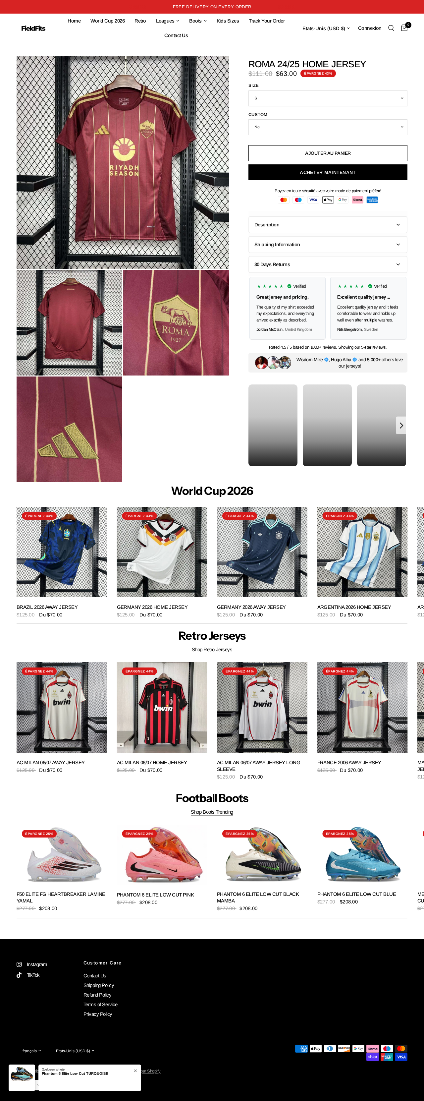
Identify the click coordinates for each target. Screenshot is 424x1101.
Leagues (165, 21)
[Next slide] (399, 308)
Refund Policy (97, 995)
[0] (402, 28)
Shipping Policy (98, 985)
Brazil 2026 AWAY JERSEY (47, 606)
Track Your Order (267, 21)
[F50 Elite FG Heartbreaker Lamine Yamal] (62, 854)
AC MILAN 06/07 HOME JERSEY (152, 762)
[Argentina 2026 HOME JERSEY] (362, 552)
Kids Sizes (228, 21)
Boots (195, 21)
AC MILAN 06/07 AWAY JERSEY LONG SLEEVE (258, 765)
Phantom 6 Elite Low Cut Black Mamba (258, 897)
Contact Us (176, 35)
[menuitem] (74, 21)
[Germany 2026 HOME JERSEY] (162, 552)
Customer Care (102, 962)
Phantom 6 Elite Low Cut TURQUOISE (75, 1091)
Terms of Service (100, 1004)
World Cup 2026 (107, 21)
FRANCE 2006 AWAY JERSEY (349, 762)
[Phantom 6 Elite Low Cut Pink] (162, 855)
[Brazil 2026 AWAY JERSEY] (62, 552)
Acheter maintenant (328, 172)
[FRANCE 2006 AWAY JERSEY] (362, 707)
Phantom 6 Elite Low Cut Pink (155, 894)
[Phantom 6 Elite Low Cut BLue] (362, 854)
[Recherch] (391, 28)
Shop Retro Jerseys (212, 649)
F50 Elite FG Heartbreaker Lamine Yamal (61, 897)
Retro (140, 21)
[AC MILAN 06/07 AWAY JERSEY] (62, 707)
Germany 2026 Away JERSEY (251, 606)
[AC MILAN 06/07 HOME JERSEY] (162, 707)
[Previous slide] (256, 308)
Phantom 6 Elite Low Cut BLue (356, 894)
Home (74, 21)
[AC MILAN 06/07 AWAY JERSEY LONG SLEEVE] (262, 707)
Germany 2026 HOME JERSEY (152, 606)
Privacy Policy (97, 1014)
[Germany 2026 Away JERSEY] (262, 552)
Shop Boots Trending (212, 812)
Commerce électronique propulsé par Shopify (121, 1071)
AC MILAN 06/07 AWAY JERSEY (51, 762)
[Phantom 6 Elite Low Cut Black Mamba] (262, 854)
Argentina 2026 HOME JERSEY (354, 606)
